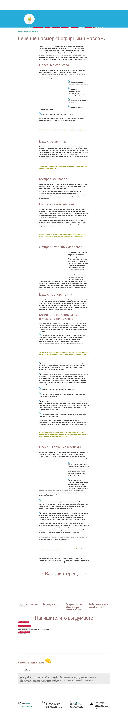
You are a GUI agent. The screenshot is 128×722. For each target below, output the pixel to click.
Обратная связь (27, 706)
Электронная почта (24, 626)
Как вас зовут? (23, 621)
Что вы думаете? (23, 631)
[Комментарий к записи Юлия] (105, 681)
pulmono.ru (29, 703)
